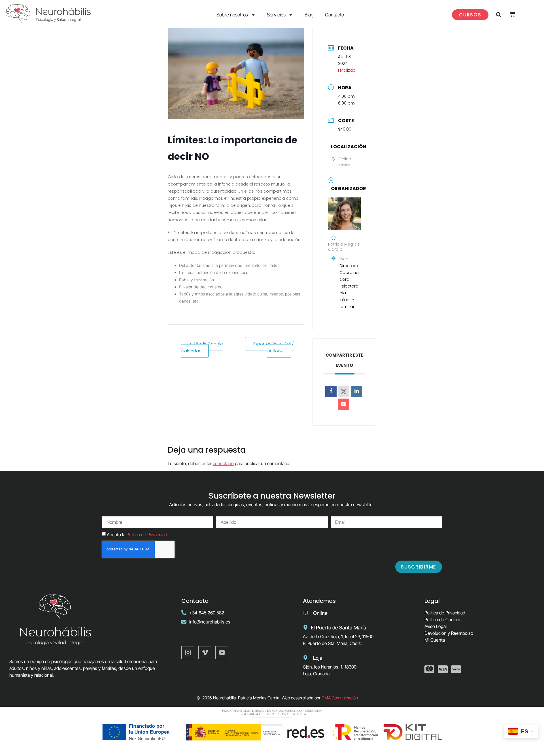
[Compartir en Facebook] (331, 391)
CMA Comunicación (340, 698)
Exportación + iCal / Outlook (273, 347)
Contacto (334, 15)
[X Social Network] (343, 391)
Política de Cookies (443, 619)
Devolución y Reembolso (448, 633)
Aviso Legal (435, 626)
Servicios (276, 15)
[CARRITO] (512, 14)
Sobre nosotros (232, 15)
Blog (309, 15)
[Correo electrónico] (343, 404)
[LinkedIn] (356, 391)
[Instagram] (187, 652)
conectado (223, 463)
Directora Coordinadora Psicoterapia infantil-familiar (349, 286)
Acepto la (137, 534)
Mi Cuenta (434, 640)
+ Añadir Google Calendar (202, 347)
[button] (498, 15)
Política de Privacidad (146, 534)
